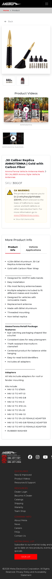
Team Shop (20, 511)
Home (6, 10)
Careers (18, 528)
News (17, 524)
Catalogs (18, 499)
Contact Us (20, 536)
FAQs (17, 532)
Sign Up (25, 557)
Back (10, 21)
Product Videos (22, 478)
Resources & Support (24, 482)
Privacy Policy (23, 572)
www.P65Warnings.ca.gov (26, 215)
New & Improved (22, 475)
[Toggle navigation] (46, 3)
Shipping (18, 503)
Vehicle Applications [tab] (33, 248)
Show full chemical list (25, 219)
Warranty (18, 507)
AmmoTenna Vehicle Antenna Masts (24, 171)
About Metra (20, 520)
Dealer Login (20, 492)
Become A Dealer (23, 495)
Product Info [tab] (13, 248)
